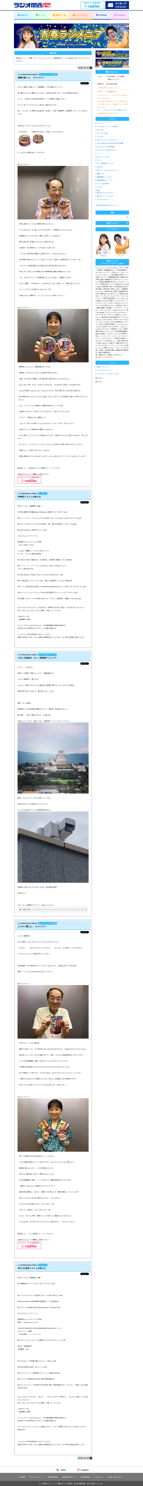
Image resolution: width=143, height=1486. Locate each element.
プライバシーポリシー (36, 1477)
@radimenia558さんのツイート (107, 205)
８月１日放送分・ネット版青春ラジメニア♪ (37, 658)
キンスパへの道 (102, 133)
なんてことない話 (103, 157)
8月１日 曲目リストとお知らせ (32, 1268)
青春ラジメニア (102, 367)
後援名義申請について (69, 1477)
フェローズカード (103, 199)
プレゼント (101, 136)
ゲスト (99, 160)
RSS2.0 (100, 378)
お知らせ (100, 167)
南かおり (104, 256)
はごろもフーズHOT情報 (105, 147)
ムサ (121, 256)
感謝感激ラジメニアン (104, 177)
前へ (80, 68)
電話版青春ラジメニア (104, 180)
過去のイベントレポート (105, 196)
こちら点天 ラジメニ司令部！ (108, 126)
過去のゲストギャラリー (105, 193)
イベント (100, 153)
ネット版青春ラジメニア (105, 163)
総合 (98, 190)
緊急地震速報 (85, 1477)
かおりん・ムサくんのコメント (108, 140)
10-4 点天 (100, 130)
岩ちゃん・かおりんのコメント (108, 170)
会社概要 (22, 1477)
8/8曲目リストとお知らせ (29, 497)
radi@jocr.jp (112, 91)
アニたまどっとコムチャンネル (108, 374)
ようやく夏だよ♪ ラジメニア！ (32, 926)
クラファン (101, 123)
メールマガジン (98, 1477)
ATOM (100, 382)
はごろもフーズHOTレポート (107, 150)
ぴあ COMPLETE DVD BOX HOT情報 (110, 143)
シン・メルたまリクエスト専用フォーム (113, 110)
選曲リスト (101, 173)
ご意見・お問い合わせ (114, 1477)
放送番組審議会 (53, 1477)
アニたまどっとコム (104, 370)
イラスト (100, 187)
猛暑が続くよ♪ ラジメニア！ (31, 77)
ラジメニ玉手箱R (103, 184)
